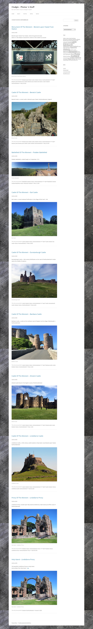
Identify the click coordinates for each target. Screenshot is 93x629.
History (40, 79)
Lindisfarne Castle (15, 488)
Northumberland (46, 79)
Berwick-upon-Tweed (26, 79)
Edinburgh (68, 44)
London (71, 49)
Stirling (73, 59)
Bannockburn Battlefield (67, 39)
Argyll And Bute (72, 38)
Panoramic (67, 54)
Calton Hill (65, 42)
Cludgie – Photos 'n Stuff (23, 7)
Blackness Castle (75, 40)
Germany (67, 47)
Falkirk (79, 46)
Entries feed (65, 70)
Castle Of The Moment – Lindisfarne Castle (27, 436)
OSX (64, 54)
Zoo (77, 60)
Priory (39, 548)
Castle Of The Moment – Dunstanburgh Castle (29, 252)
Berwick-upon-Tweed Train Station (35, 81)
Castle (33, 79)
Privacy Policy (14, 622)
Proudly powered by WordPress (24, 622)
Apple (67, 38)
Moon (79, 51)
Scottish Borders (66, 57)
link (28, 568)
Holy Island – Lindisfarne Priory (23, 559)
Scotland (30, 183)
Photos (25, 13)
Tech (76, 59)
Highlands (73, 47)
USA (70, 60)
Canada (69, 42)
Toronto (79, 59)
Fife (64, 47)
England (36, 79)
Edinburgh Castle (68, 46)
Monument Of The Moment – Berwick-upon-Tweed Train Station (33, 28)
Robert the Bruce (67, 56)
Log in (64, 68)
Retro (31, 13)
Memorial (26, 183)
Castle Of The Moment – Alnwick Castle (26, 376)
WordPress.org (66, 73)
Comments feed (66, 72)
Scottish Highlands (75, 57)
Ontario (78, 52)
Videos (37, 13)
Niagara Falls (65, 52)
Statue (69, 59)
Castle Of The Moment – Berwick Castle (26, 92)
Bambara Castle (49, 365)
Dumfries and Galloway (69, 43)
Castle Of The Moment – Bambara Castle (27, 314)
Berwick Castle (15, 81)
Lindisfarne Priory (15, 550)
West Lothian (73, 60)
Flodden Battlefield (16, 183)
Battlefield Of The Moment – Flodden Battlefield (29, 152)
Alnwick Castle (49, 425)
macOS (75, 49)
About (18, 13)
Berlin (78, 39)
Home (13, 13)
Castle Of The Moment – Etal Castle (25, 192)
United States (66, 60)
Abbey (64, 38)
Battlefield (24, 181)
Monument (73, 51)
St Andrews (65, 59)
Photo (72, 54)
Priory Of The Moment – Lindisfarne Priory (27, 498)
